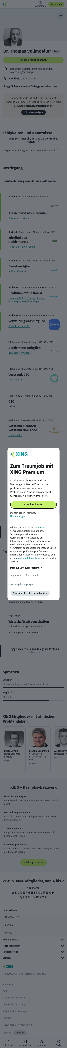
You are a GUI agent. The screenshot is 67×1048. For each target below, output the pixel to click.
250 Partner (39, 527)
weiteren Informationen (29, 558)
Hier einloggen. (18, 516)
